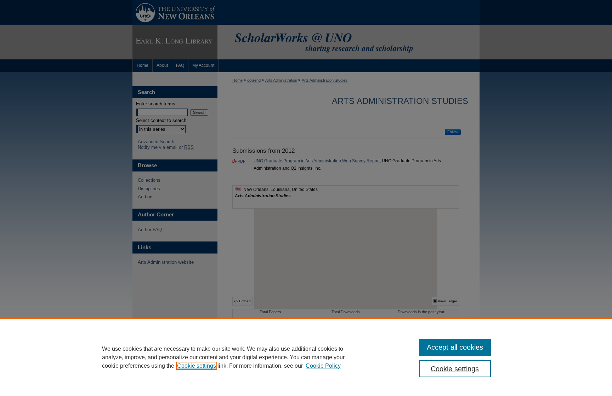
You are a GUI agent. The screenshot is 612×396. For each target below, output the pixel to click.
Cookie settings (196, 366)
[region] (306, 357)
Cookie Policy (323, 366)
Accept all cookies (455, 347)
